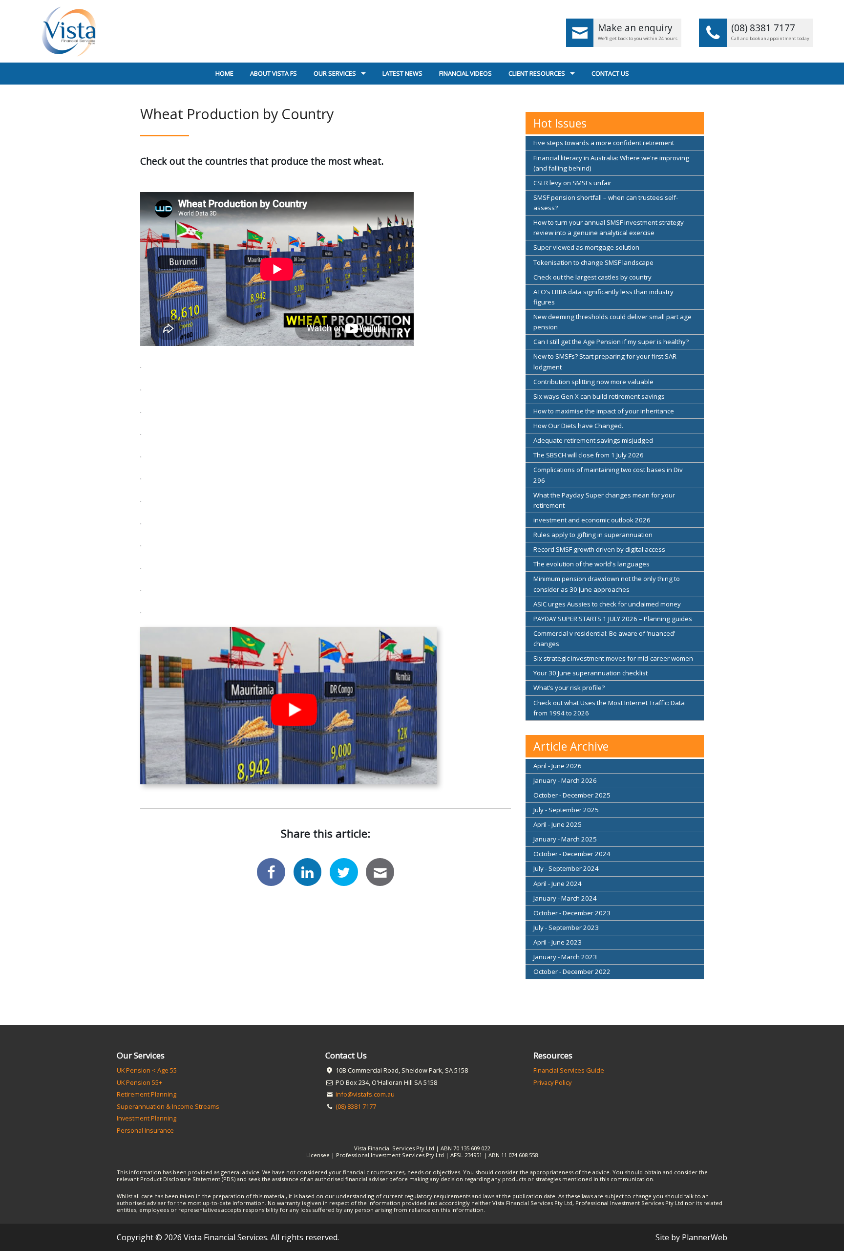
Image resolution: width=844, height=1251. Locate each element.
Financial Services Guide (568, 1070)
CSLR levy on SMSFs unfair (572, 182)
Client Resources (536, 73)
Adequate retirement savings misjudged (593, 440)
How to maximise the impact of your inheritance (603, 411)
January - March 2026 (565, 780)
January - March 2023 (565, 956)
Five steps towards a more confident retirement (603, 142)
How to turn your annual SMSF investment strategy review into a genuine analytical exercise (608, 227)
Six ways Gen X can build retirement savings (599, 396)
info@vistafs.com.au (365, 1094)
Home (224, 73)
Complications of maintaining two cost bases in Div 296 (608, 474)
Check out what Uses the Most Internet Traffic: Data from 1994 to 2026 (609, 707)
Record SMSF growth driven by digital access (599, 549)
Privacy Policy (552, 1082)
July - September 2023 (566, 927)
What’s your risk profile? (569, 687)
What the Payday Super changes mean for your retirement (604, 500)
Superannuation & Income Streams (168, 1106)
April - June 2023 (557, 942)
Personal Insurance (145, 1130)
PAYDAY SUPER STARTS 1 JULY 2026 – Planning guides (612, 618)
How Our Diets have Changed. (578, 425)
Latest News (402, 73)
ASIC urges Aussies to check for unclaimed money (607, 604)
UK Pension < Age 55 (147, 1070)
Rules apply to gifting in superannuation (593, 534)
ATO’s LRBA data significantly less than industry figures (603, 296)
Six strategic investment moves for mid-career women (613, 658)
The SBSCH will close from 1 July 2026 (588, 455)
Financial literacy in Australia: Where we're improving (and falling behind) (611, 163)
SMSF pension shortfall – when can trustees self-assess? (605, 202)
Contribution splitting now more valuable (593, 381)
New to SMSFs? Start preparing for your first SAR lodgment (604, 361)
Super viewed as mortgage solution (586, 247)
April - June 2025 (557, 824)
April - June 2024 (557, 883)
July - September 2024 (566, 868)
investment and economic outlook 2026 (592, 520)
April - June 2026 (557, 765)
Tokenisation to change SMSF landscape (593, 262)
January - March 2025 (565, 839)
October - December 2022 (572, 971)
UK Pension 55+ (139, 1082)
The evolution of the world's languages (591, 564)
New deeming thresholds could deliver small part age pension (612, 321)
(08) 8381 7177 (356, 1106)
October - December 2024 (572, 853)
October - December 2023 (572, 912)
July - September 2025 (566, 809)
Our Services (335, 73)
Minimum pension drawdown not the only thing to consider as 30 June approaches (606, 583)
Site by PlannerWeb (691, 1237)
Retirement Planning (146, 1094)
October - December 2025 (572, 795)
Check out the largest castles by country (592, 277)
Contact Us (610, 73)
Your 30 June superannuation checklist (590, 673)
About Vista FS (273, 73)
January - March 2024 (565, 898)
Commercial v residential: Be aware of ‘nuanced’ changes (604, 638)
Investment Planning (146, 1118)
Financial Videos (465, 73)
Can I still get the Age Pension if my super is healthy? (611, 341)
